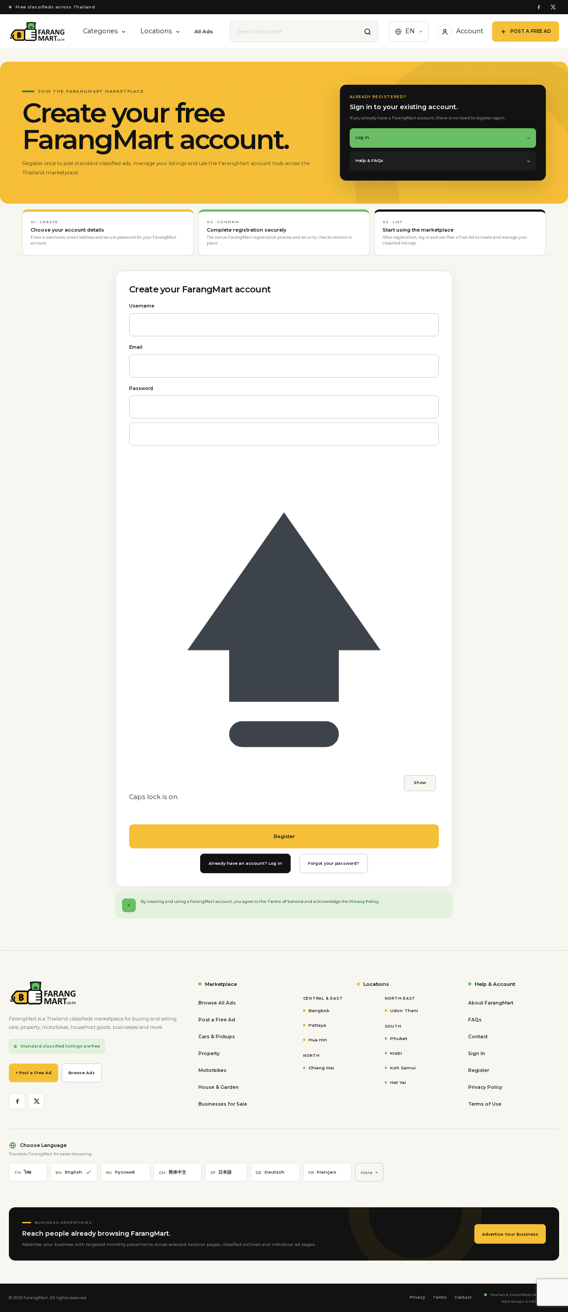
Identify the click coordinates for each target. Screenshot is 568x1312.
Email (135, 347)
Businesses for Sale (222, 1104)
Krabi (396, 1053)
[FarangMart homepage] (37, 31)
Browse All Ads (217, 1003)
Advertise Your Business (510, 1234)
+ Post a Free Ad (33, 1072)
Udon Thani (404, 1010)
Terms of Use (484, 1104)
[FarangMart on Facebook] (538, 7)
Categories (100, 31)
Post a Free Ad (216, 1020)
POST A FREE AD (530, 31)
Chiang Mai (321, 1067)
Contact (478, 1037)
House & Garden (218, 1087)
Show (420, 782)
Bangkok (318, 1010)
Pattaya (317, 1025)
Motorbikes (212, 1070)
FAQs (474, 1020)
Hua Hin (317, 1039)
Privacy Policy (364, 901)
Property (209, 1053)
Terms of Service (285, 901)
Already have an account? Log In (245, 863)
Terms (440, 1297)
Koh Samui (403, 1067)
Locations (156, 31)
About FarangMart (490, 1003)
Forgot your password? (333, 863)
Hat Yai (398, 1082)
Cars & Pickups (216, 1037)
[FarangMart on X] (552, 7)
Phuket (398, 1038)
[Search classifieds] (367, 31)
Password (141, 388)
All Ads (203, 31)
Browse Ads (81, 1072)
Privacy (417, 1297)
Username (141, 306)
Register (478, 1070)
